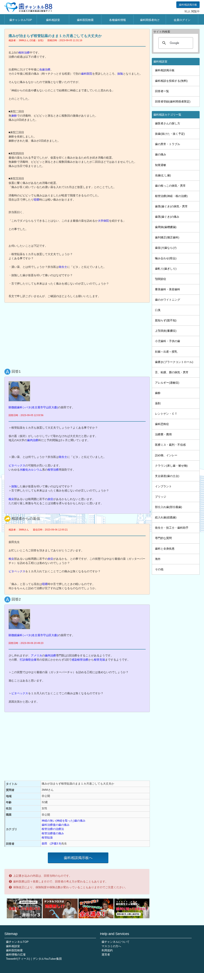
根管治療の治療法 (53, 829)
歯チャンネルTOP (20, 19)
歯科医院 (86, 73)
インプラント (163, 486)
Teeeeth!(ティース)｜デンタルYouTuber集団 (34, 958)
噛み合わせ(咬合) (166, 258)
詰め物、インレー (166, 455)
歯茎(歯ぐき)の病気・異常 (171, 206)
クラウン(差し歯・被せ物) (171, 465)
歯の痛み (160, 154)
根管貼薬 (47, 837)
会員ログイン (182, 19)
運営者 (106, 954)
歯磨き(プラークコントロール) (174, 362)
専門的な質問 (163, 538)
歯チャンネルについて (115, 941)
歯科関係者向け (150, 19)
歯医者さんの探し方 (167, 123)
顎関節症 (160, 279)
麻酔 (14, 115)
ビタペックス (17, 465)
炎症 (50, 499)
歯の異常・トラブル (167, 144)
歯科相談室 (53, 19)
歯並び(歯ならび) (166, 247)
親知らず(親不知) (166, 320)
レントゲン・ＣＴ (166, 413)
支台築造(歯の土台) (167, 476)
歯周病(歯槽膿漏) (166, 227)
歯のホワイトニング (167, 299)
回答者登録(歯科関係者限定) (172, 101)
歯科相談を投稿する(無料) (171, 80)
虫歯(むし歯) (163, 175)
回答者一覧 (162, 91)
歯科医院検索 (85, 19)
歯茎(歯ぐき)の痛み (167, 216)
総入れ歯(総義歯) (166, 517)
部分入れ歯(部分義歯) (168, 507)
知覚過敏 (160, 165)
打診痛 (24, 659)
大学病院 (103, 220)
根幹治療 (24, 52)
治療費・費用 (163, 434)
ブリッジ (160, 496)
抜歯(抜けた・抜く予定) (170, 133)
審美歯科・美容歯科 (167, 289)
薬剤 (158, 403)
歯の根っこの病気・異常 (170, 185)
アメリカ (36, 655)
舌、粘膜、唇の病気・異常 (171, 372)
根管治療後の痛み (53, 833)
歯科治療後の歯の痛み (56, 824)
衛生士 (63, 266)
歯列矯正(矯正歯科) (167, 237)
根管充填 (99, 659)
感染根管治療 (80, 659)
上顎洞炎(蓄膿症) (166, 330)
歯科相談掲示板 (188, 4)
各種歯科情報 (117, 19)
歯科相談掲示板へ (78, 858)
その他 (159, 569)
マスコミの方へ (111, 946)
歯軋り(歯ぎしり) (166, 268)
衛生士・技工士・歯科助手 (171, 527)
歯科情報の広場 (16, 954)
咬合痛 (32, 659)
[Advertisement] (78, 335)
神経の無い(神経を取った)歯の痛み (63, 820)
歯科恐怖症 (162, 424)
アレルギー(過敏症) (167, 382)
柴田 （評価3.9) (51, 843)
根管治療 (53, 469)
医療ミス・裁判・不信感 (170, 444)
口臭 (158, 310)
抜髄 (120, 73)
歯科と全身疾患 (165, 548)
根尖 (11, 499)
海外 (158, 559)
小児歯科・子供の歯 (167, 341)
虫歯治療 (44, 69)
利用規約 (107, 950)
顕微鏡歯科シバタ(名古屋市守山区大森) (33, 407)
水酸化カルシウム (31, 469)
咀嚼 (36, 199)
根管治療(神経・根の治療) (171, 196)
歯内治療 (32, 440)
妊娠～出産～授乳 (166, 351)
